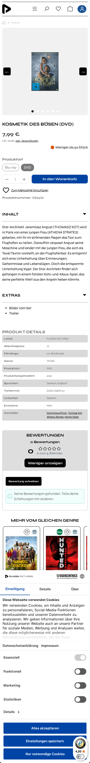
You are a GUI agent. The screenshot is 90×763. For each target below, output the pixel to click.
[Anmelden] (82, 9)
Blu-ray (10, 167)
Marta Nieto (72, 416)
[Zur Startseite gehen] (13, 9)
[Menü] (34, 9)
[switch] (80, 756)
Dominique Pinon (57, 412)
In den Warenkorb (60, 179)
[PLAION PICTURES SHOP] (4, 23)
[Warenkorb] (70, 9)
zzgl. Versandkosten (27, 140)
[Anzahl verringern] (6, 179)
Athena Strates (55, 416)
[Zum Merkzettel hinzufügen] (27, 532)
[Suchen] (46, 9)
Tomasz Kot (75, 412)
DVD (27, 167)
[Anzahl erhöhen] (24, 179)
